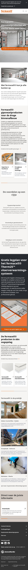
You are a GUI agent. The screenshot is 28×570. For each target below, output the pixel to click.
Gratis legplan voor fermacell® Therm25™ (19, 566)
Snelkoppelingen (5, 529)
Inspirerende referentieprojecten (10, 532)
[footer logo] (14, 551)
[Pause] (25, 50)
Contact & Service (6, 526)
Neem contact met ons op (4, 566)
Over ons (3, 535)
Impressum (3, 561)
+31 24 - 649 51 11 (20, 547)
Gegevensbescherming (12, 561)
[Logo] (7, 11)
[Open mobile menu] (26, 11)
